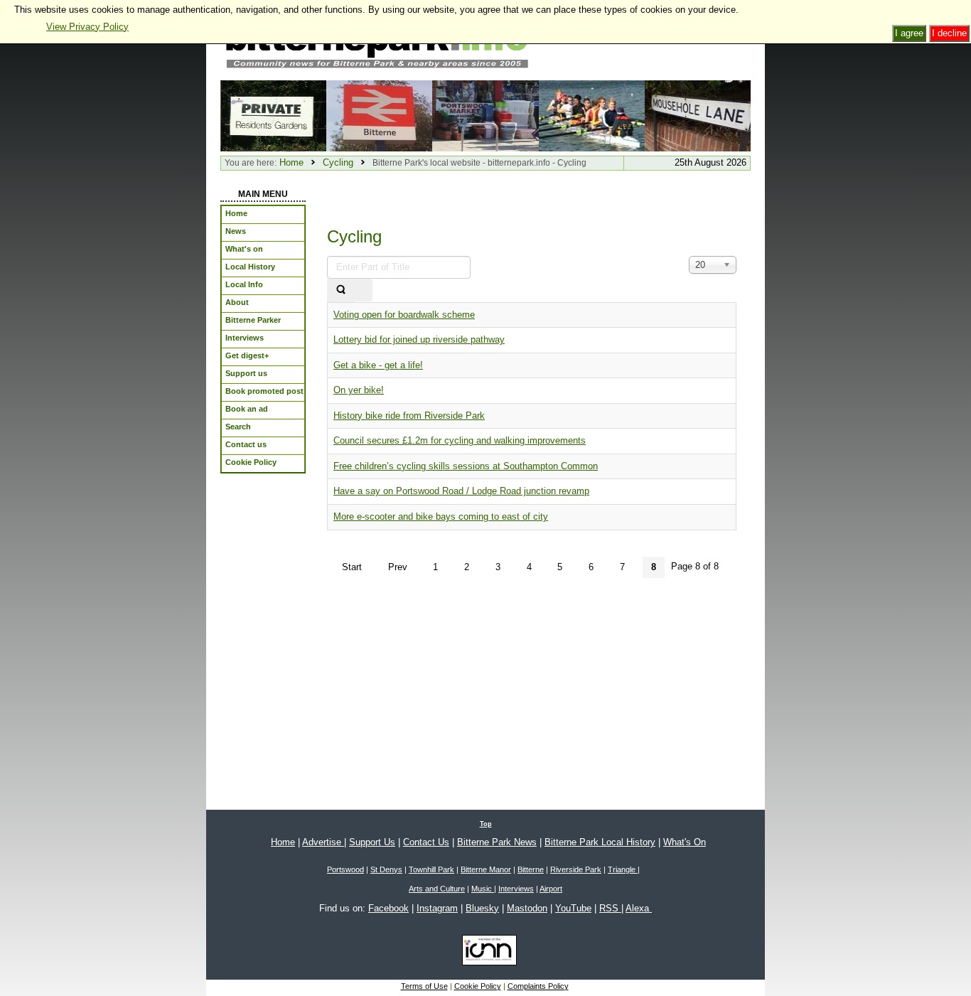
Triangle (623, 869)
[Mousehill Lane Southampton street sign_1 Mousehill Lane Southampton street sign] (698, 114)
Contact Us (426, 842)
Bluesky (482, 908)
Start (352, 567)
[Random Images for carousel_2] (485, 114)
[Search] (341, 290)
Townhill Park (431, 869)
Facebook (388, 908)
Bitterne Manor (486, 869)
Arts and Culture (437, 888)
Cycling (338, 162)
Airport (551, 888)
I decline (949, 33)
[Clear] (363, 290)
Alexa (639, 908)
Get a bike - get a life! (378, 365)
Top (486, 824)
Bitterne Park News (497, 842)
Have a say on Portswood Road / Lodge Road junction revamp (461, 491)
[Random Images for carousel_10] (273, 114)
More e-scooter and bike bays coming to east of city (440, 516)
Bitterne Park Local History (599, 842)
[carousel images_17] (592, 114)
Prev (397, 567)
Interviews (516, 888)
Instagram (437, 908)
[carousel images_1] (379, 114)
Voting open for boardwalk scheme (404, 314)
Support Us (372, 842)
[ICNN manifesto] (486, 952)
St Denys (386, 869)
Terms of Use (424, 986)
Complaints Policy (538, 986)
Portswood (345, 869)
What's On (684, 842)
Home (291, 162)
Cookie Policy (477, 986)
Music (482, 888)
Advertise (323, 842)
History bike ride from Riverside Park (409, 415)
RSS (610, 908)
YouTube (573, 908)
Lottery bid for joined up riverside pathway (419, 339)
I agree (909, 33)
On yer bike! (358, 390)
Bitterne (530, 869)
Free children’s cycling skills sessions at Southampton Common (465, 466)
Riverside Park (575, 869)
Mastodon (527, 908)
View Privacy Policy (87, 26)
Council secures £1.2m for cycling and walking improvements (459, 440)
